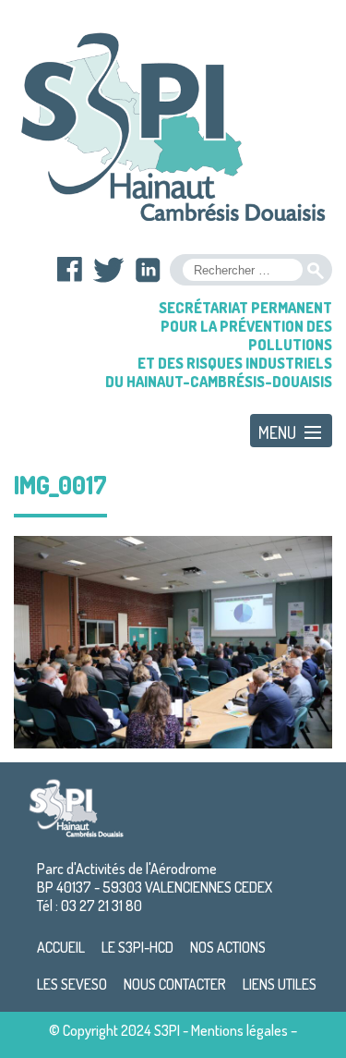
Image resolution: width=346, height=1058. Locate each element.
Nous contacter (175, 984)
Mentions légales (239, 1030)
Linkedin (147, 270)
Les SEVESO (72, 984)
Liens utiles (279, 984)
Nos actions (228, 947)
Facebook (70, 270)
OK (315, 270)
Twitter (109, 270)
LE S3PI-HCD (137, 947)
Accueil (61, 947)
